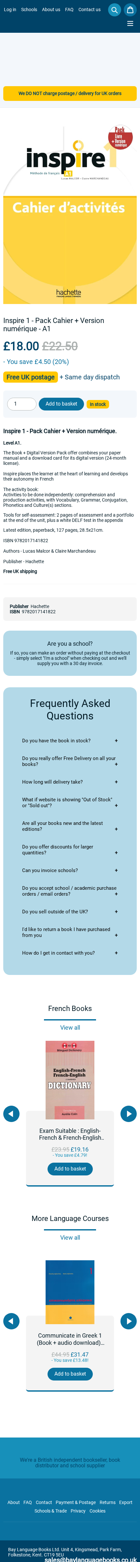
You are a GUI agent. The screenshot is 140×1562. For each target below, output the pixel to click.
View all (70, 1027)
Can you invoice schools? (50, 870)
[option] (70, 1114)
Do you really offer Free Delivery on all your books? (69, 761)
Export (126, 1502)
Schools (29, 9)
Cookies (97, 1511)
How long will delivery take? (52, 782)
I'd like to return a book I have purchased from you (66, 932)
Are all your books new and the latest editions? (62, 826)
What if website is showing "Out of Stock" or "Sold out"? (67, 803)
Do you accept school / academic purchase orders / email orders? (69, 891)
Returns (108, 1502)
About (13, 1502)
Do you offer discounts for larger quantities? (57, 850)
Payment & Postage (76, 1502)
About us (51, 9)
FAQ (69, 9)
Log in (10, 9)
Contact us (89, 9)
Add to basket (70, 1169)
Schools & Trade (51, 1511)
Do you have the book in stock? (56, 741)
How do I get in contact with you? (58, 953)
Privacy (78, 1511)
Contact (44, 1502)
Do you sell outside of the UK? (55, 912)
